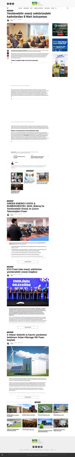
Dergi (31, 8)
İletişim (52, 8)
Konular (20, 8)
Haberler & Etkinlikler (38, 8)
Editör (12, 20)
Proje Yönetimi (26, 134)
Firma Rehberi (26, 8)
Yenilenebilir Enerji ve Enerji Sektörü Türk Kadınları (19, 50)
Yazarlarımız (47, 8)
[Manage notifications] (2, 455)
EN (55, 8)
